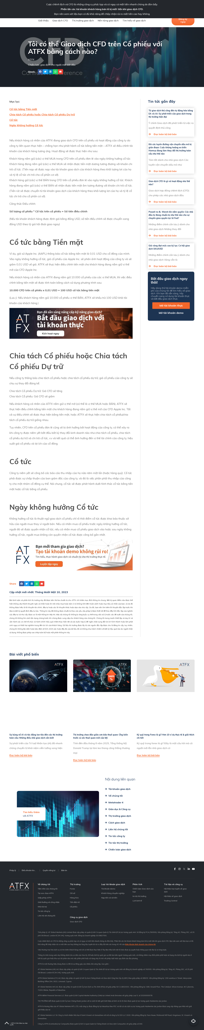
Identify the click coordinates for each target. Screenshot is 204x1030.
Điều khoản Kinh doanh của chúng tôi (140, 944)
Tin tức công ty (44, 911)
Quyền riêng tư (49, 870)
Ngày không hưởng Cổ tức (26, 125)
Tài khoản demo (108, 889)
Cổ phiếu (73, 907)
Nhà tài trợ (42, 907)
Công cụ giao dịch (79, 917)
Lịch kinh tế (137, 901)
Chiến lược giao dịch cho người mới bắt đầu (51, 64)
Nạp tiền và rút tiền (109, 898)
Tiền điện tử (75, 902)
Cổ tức (13, 120)
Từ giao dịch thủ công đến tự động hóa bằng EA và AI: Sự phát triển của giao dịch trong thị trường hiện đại (171, 113)
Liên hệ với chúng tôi (46, 915)
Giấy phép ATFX (45, 898)
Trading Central (170, 901)
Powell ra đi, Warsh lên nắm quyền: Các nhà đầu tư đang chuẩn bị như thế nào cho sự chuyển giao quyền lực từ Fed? (171, 215)
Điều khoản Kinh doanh (31, 870)
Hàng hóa (74, 898)
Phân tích (137, 884)
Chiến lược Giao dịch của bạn (143, 890)
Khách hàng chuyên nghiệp (113, 893)
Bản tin (64, 870)
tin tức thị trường (139, 896)
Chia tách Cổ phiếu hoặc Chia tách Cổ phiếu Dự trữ (42, 114)
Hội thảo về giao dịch (173, 896)
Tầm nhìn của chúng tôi (47, 889)
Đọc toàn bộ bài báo (165, 134)
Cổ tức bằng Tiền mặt (23, 109)
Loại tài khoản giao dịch (113, 884)
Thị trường (75, 884)
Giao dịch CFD (60, 20)
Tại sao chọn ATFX (46, 893)
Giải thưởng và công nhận (48, 902)
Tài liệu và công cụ (173, 884)
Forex (72, 889)
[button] (40, 71)
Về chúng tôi (44, 884)
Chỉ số (72, 893)
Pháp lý (12, 870)
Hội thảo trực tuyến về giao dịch (175, 890)
